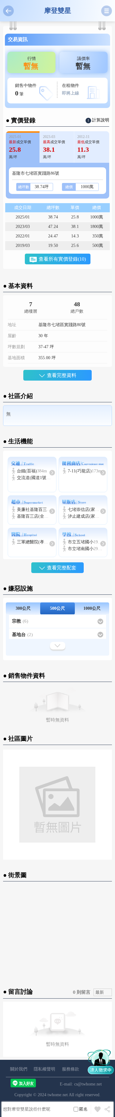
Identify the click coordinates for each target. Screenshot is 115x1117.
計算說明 (100, 120)
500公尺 (57, 608)
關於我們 (18, 1069)
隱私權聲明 (44, 1069)
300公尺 (23, 608)
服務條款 (70, 1069)
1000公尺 (92, 608)
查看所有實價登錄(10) (62, 259)
